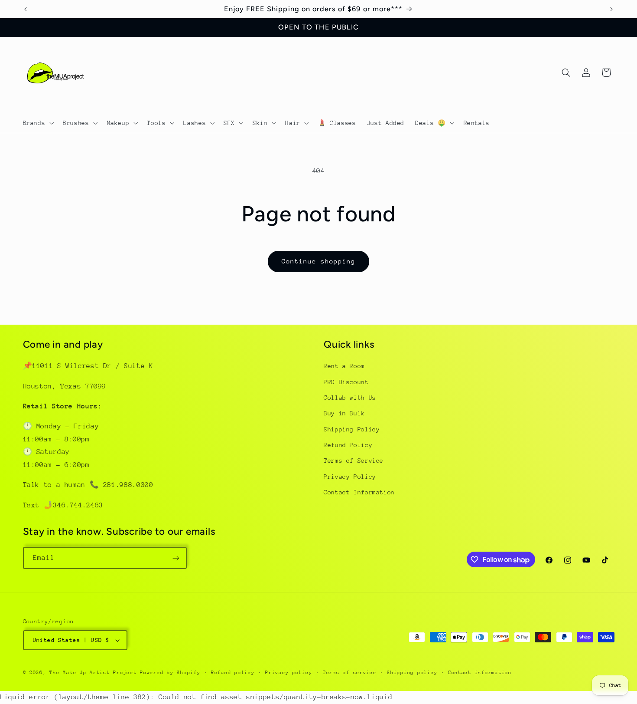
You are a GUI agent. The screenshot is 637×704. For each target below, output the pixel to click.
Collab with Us (350, 397)
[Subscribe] (175, 558)
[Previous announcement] (25, 9)
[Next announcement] (611, 9)
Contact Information (359, 492)
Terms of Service (354, 460)
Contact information (480, 672)
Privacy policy (288, 672)
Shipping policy (412, 672)
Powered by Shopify (170, 672)
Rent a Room (344, 365)
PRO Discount (346, 381)
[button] (37, 122)
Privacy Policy (350, 476)
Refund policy (233, 672)
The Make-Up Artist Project (94, 672)
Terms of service (350, 672)
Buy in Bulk (344, 413)
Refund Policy (348, 444)
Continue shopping (319, 261)
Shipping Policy (352, 429)
